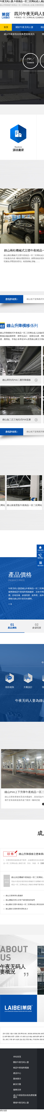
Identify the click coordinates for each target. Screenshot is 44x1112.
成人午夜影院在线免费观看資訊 (19, 34)
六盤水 (11, 1033)
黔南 (39, 1033)
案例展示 (17, 1079)
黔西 (24, 1036)
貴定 (24, 1039)
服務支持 (17, 1090)
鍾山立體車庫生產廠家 (14, 896)
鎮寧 (6, 1036)
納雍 (34, 1036)
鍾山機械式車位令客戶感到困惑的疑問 (20, 900)
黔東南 (35, 1033)
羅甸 (37, 1039)
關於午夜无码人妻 (24, 27)
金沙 (27, 1036)
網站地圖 (3, 1111)
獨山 (31, 1039)
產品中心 (17, 1073)
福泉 (17, 1039)
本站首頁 (17, 1057)
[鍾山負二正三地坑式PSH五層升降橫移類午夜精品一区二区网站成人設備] (20, 414)
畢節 (22, 1033)
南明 (42, 1033)
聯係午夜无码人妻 (21, 1103)
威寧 (37, 1036)
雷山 (4, 1039)
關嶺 (9, 1036)
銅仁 (25, 1033)
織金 (30, 1036)
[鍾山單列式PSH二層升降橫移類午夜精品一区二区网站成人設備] (20, 375)
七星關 (17, 1036)
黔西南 (30, 1033)
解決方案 (17, 1084)
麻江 (7, 1039)
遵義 (15, 1033)
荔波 (21, 1039)
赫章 (41, 1036)
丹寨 (10, 1039)
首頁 (6, 27)
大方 (20, 1036)
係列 (22, 325)
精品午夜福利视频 (21, 1068)
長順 (41, 1039)
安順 (19, 1033)
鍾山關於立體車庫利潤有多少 (17, 909)
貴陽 (7, 1033)
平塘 (34, 1039)
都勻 (14, 1039)
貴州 (4, 1033)
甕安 (27, 1039)
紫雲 (12, 1036)
